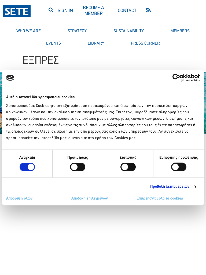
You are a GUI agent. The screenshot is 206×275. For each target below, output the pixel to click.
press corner (145, 43)
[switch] (77, 167)
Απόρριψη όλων (19, 198)
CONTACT (127, 11)
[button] (51, 9)
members (180, 31)
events (53, 43)
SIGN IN (65, 11)
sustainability (128, 31)
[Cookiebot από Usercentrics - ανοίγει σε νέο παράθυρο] (176, 78)
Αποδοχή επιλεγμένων (89, 198)
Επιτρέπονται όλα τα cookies (160, 198)
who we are (28, 31)
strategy (77, 31)
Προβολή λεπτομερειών (170, 187)
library (96, 43)
